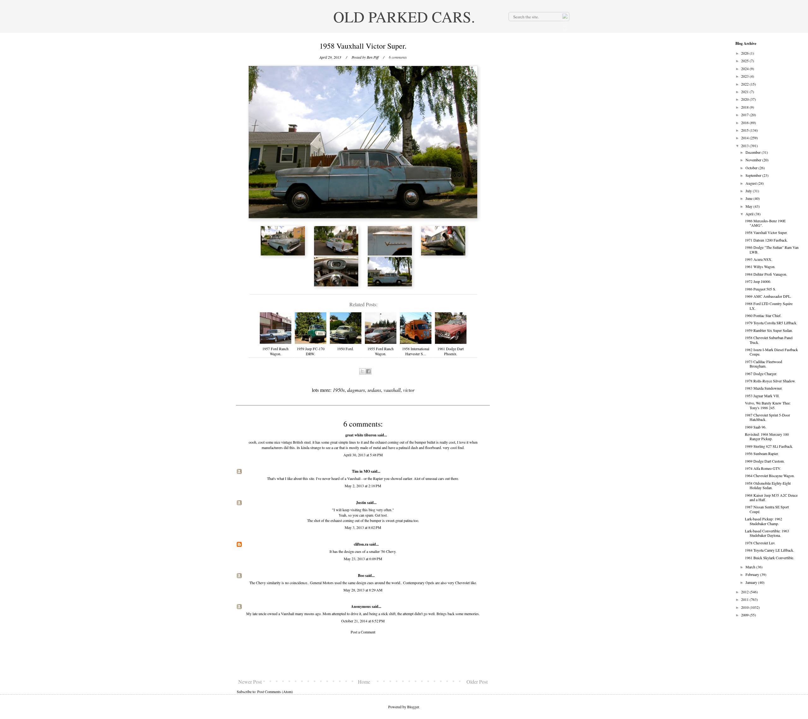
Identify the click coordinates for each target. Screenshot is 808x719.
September (754, 175)
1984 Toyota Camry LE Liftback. (769, 550)
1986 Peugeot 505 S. (760, 288)
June (749, 198)
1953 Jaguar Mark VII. (762, 395)
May (749, 206)
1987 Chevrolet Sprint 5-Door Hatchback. (767, 417)
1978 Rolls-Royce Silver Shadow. (770, 380)
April (750, 213)
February (753, 574)
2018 (745, 107)
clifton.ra (361, 544)
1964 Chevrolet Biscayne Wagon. (770, 475)
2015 (745, 130)
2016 (745, 122)
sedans (374, 389)
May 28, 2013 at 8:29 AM (363, 589)
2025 (745, 60)
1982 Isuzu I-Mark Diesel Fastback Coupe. (771, 352)
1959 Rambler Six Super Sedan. (769, 330)
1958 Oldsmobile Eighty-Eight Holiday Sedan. (768, 485)
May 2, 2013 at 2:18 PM (363, 485)
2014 (745, 137)
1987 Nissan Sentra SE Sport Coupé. (767, 509)
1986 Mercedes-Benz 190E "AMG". (765, 223)
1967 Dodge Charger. (761, 373)
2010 (745, 607)
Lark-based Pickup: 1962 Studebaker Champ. (763, 521)
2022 (745, 84)
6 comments (398, 57)
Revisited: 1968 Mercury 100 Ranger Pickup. (767, 436)
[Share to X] (362, 371)
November (754, 159)
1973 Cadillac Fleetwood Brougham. (763, 363)
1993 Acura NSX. (758, 259)
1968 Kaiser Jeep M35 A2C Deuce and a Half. (771, 497)
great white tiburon (361, 435)
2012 (745, 591)
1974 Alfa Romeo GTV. (763, 468)
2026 (745, 53)
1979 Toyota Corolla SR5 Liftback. (771, 322)
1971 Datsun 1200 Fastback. (766, 240)
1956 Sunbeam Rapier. (762, 453)
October (752, 167)
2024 (745, 68)
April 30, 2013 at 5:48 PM (363, 454)
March (751, 566)
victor (408, 389)
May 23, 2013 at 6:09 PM (363, 558)
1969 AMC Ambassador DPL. (768, 296)
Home (364, 681)
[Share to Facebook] (368, 371)
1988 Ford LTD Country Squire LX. (769, 305)
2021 (745, 91)
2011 (745, 599)
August (752, 183)
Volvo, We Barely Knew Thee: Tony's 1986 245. (768, 405)
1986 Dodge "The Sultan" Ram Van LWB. (772, 249)
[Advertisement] (363, 656)
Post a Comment (363, 631)
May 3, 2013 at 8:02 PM (363, 527)
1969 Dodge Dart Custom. (765, 461)
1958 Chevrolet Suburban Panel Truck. (769, 340)
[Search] (564, 16)
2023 (745, 76)
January (752, 582)
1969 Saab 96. (755, 426)
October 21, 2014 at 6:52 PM (363, 620)
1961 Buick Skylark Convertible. (769, 557)
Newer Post (250, 681)
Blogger (413, 706)
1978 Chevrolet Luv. (760, 542)
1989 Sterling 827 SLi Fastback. (769, 446)
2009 (745, 614)
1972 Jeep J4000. (758, 281)
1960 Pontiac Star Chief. (763, 315)
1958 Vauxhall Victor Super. (766, 232)
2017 (745, 114)
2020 (745, 99)
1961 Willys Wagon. (760, 266)
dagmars (356, 389)
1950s (339, 389)
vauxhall (392, 389)
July (749, 190)
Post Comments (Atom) (275, 691)
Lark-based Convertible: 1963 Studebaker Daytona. (767, 533)
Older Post (477, 681)
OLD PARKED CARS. (404, 16)
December (754, 152)
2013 (745, 145)
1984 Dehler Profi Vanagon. (766, 274)
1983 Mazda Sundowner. (763, 388)
